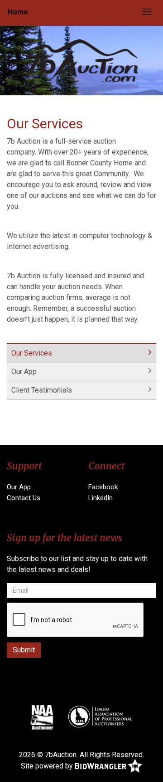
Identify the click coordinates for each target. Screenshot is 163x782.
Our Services (31, 353)
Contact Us (23, 498)
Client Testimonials (41, 390)
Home (18, 12)
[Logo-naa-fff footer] (41, 717)
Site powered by (48, 765)
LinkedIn (100, 498)
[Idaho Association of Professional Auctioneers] (100, 717)
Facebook (103, 487)
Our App (24, 371)
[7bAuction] (81, 60)
